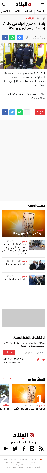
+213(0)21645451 (16, 462)
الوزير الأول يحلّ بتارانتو (16, 279)
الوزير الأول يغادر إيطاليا (15, 264)
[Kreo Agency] (40, 459)
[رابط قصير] (27, 37)
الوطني (28, 11)
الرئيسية (40, 11)
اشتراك (9, 352)
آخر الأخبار (5, 405)
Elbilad (23, 4)
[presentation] (10, 379)
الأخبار (17, 11)
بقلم (38, 37)
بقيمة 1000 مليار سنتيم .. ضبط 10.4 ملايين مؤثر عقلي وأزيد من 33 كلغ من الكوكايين (14, 249)
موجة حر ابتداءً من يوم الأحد (26, 233)
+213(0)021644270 (34, 462)
